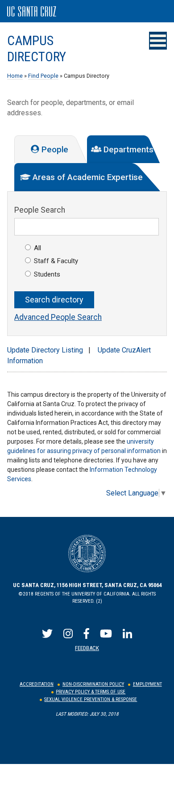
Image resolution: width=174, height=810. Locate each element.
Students (47, 274)
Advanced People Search (58, 317)
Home (15, 75)
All (37, 248)
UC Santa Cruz (31, 11)
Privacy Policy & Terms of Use (90, 692)
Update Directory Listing (45, 350)
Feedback (87, 648)
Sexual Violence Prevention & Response (90, 699)
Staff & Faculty (56, 261)
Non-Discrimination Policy (93, 684)
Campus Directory (36, 48)
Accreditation (37, 684)
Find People (43, 75)
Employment (147, 684)
